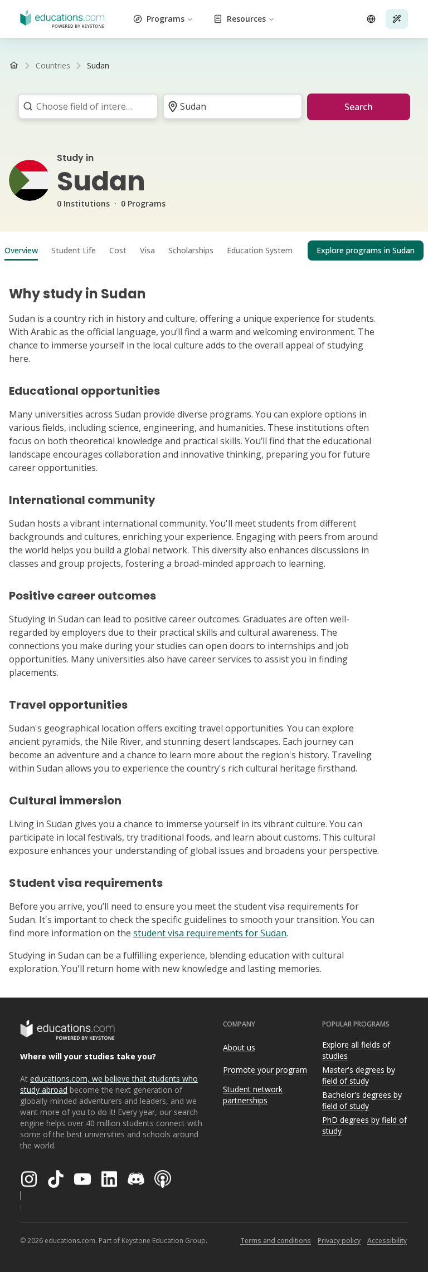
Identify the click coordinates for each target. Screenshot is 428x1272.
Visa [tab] (147, 250)
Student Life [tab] (73, 250)
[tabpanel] (214, 626)
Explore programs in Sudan (366, 250)
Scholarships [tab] (190, 250)
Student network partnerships (253, 1095)
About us (239, 1047)
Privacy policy (339, 1240)
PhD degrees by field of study (364, 1126)
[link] (98, 65)
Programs (165, 18)
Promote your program (265, 1069)
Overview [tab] (21, 250)
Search (358, 107)
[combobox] (84, 106)
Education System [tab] (260, 250)
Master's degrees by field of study (358, 1075)
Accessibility (387, 1240)
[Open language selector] (371, 19)
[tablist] (214, 250)
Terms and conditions (275, 1240)
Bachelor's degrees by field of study (362, 1101)
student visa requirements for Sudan (209, 933)
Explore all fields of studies (356, 1050)
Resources (246, 18)
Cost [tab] (118, 250)
